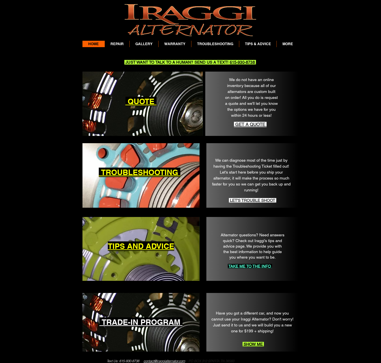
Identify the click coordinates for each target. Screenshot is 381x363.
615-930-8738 (243, 62)
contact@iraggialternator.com (164, 361)
